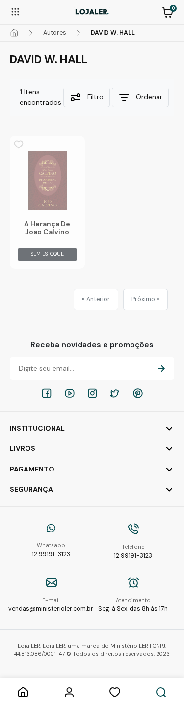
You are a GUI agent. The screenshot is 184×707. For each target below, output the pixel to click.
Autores (54, 33)
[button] (167, 11)
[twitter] (114, 393)
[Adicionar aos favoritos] (19, 144)
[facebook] (47, 393)
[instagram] (92, 393)
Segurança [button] (31, 489)
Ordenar (149, 96)
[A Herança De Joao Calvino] (47, 181)
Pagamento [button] (32, 469)
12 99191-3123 (51, 550)
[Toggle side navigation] (15, 11)
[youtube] (69, 393)
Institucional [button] (37, 428)
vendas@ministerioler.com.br (50, 605)
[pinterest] (138, 393)
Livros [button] (22, 448)
